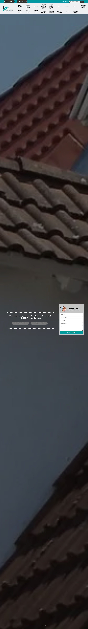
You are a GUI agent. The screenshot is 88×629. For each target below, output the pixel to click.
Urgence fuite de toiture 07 (28, 11)
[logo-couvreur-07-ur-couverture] (8, 8)
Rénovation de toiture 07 (59, 6)
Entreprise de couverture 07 (20, 6)
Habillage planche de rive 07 (36, 11)
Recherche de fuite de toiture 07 (20, 11)
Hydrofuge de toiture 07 (43, 12)
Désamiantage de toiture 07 (75, 12)
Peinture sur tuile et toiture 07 (28, 6)
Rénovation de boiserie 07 (59, 12)
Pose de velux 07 (67, 6)
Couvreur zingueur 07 (75, 6)
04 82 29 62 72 (10, 1)
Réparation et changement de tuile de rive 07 (43, 6)
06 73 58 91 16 (23, 1)
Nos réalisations (20, 323)
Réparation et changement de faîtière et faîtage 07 (51, 6)
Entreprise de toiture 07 (35, 6)
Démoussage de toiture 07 (51, 12)
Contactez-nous (39, 323)
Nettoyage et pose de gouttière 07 (83, 6)
